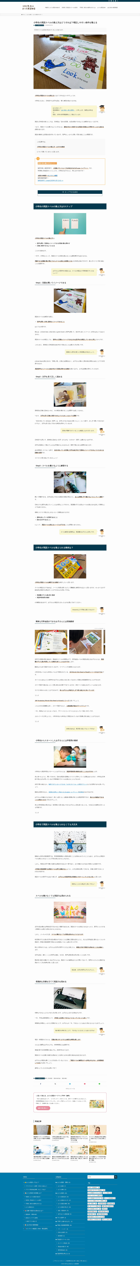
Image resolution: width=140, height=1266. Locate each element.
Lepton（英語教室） (93, 1187)
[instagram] (109, 1)
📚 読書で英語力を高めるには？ (34, 1210)
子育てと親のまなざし (64, 1221)
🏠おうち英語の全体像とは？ (33, 1193)
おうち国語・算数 (63, 1182)
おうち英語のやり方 (39, 25)
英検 (105, 1208)
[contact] (115, 1)
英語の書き (64, 1078)
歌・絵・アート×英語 (94, 1206)
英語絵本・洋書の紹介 (31, 1214)
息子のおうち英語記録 (64, 1214)
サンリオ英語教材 (110, 1198)
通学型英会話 (62, 1250)
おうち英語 (62, 1193)
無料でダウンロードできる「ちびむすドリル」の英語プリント (68, 784)
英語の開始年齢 (102, 1214)
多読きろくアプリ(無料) (32, 1217)
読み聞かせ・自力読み (94, 1219)
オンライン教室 (52, 175)
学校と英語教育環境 (64, 1225)
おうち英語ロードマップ (94, 1192)
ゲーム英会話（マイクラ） (95, 1198)
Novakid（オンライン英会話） (96, 1190)
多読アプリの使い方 (31, 1221)
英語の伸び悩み (57, 1078)
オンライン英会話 (64, 1243)
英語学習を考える (63, 1253)
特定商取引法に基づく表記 (72, 1261)
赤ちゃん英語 (107, 1219)
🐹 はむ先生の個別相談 (31, 1225)
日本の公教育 (62, 1232)
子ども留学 (61, 1217)
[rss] (113, 1)
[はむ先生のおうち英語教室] (28, 7)
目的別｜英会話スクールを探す (33, 1200)
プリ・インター (63, 1229)
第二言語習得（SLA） (94, 1208)
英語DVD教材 (92, 1211)
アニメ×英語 (107, 1192)
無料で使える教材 (107, 1206)
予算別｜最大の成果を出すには (33, 1203)
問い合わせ (83, 1261)
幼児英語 (111, 1203)
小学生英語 (49, 1078)
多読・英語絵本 (63, 1210)
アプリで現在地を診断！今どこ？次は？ (36, 1189)
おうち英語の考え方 (64, 1207)
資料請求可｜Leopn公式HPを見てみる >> (50, 180)
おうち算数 (62, 1189)
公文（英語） (92, 1203)
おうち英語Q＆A (30, 1207)
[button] (41, 1083)
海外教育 (61, 1236)
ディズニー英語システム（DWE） (97, 1200)
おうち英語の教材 (64, 1203)
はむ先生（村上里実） (68, 110)
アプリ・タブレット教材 (95, 1195)
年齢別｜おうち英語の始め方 (33, 1196)
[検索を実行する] (115, 1177)
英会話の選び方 (63, 1246)
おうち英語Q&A (63, 1196)
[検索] (118, 1)
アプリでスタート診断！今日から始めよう (36, 1186)
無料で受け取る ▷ (43, 1108)
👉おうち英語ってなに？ (32, 1182)
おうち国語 (62, 1186)
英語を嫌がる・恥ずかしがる (96, 1216)
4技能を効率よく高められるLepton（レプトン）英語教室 (66, 792)
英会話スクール (63, 1239)
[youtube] (111, 1)
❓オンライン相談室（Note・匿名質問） (36, 1228)
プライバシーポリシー (59, 1261)
